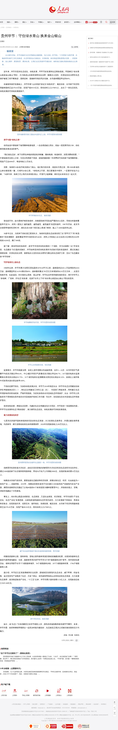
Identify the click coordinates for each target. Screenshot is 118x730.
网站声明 (80, 704)
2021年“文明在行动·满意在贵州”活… (100, 80)
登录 (113, 22)
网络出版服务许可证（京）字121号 (70, 715)
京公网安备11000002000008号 (99, 715)
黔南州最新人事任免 (95, 76)
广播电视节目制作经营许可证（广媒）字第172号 (83, 711)
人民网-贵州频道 (24, 47)
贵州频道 (8, 27)
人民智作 (70, 695)
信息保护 (96, 704)
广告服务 (50, 704)
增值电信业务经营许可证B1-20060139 (56, 711)
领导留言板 (36, 695)
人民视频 (48, 695)
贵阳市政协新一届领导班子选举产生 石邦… (102, 62)
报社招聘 (34, 704)
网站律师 (88, 704)
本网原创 (16, 27)
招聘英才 (42, 704)
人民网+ (14, 695)
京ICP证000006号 (85, 715)
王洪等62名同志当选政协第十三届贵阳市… (102, 66)
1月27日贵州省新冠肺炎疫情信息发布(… (101, 85)
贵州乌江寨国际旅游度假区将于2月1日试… (102, 43)
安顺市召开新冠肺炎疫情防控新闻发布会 (101, 47)
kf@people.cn (41, 707)
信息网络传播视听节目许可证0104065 (20, 715)
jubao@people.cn (82, 707)
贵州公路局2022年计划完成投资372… (100, 57)
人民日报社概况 (16, 704)
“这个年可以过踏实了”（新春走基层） (15, 653)
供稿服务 (65, 704)
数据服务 (73, 704)
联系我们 (103, 704)
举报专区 (58, 22)
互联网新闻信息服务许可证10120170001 (32, 711)
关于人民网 (26, 704)
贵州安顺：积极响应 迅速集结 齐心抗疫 (101, 52)
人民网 (2, 27)
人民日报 (4, 695)
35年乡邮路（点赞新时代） (11, 668)
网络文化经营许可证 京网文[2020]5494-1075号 (45, 715)
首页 (1, 22)
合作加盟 (57, 704)
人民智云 (59, 695)
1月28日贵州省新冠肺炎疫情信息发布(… (101, 71)
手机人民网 (25, 695)
